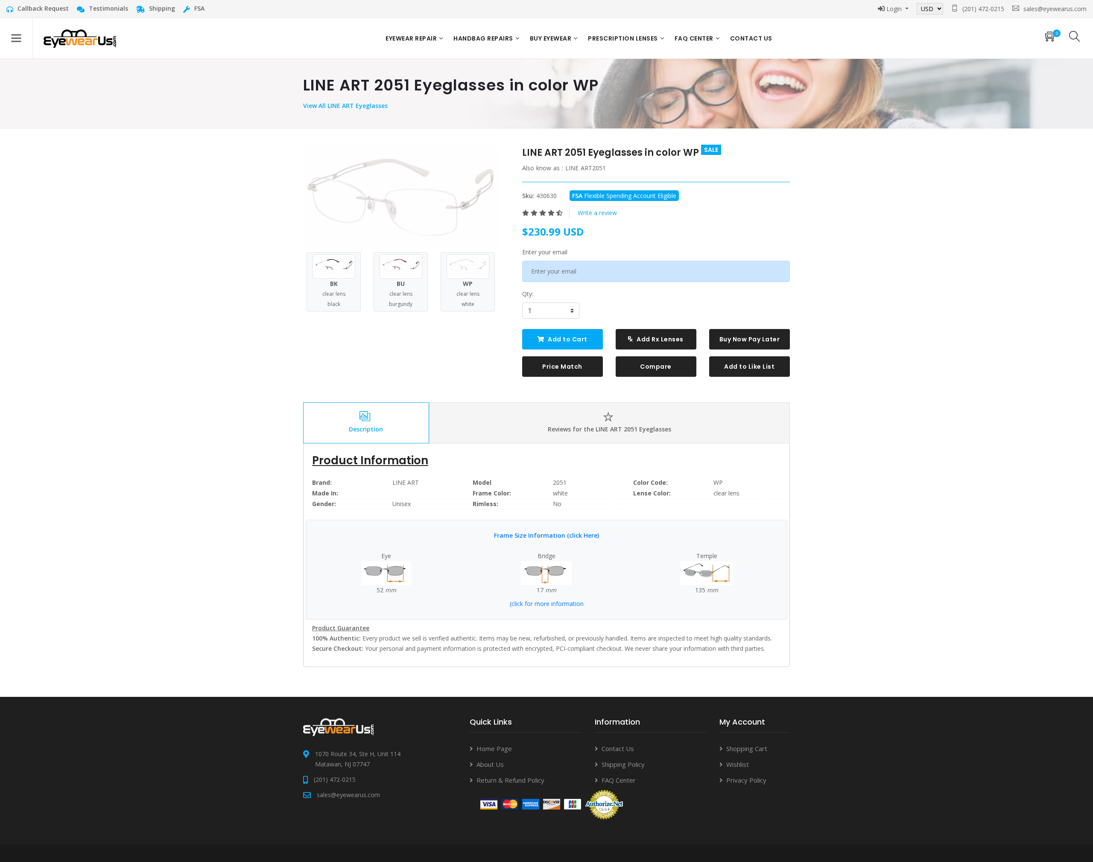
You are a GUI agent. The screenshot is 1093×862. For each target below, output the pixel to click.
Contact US (751, 38)
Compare (656, 366)
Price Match (562, 366)
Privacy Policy (746, 780)
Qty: (527, 294)
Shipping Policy (623, 764)
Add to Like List (749, 366)
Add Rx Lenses (659, 339)
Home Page (494, 748)
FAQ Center (694, 38)
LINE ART (405, 482)
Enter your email (544, 252)
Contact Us (618, 748)
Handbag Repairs (483, 38)
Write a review (597, 213)
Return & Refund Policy (510, 780)
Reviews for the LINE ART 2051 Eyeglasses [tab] (609, 429)
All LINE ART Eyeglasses (353, 106)
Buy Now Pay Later (749, 339)
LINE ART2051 (585, 168)
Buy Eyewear (551, 38)
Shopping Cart (746, 748)
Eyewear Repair (411, 38)
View (311, 106)
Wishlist (737, 764)
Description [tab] (366, 429)
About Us (490, 764)
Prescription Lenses (623, 38)
